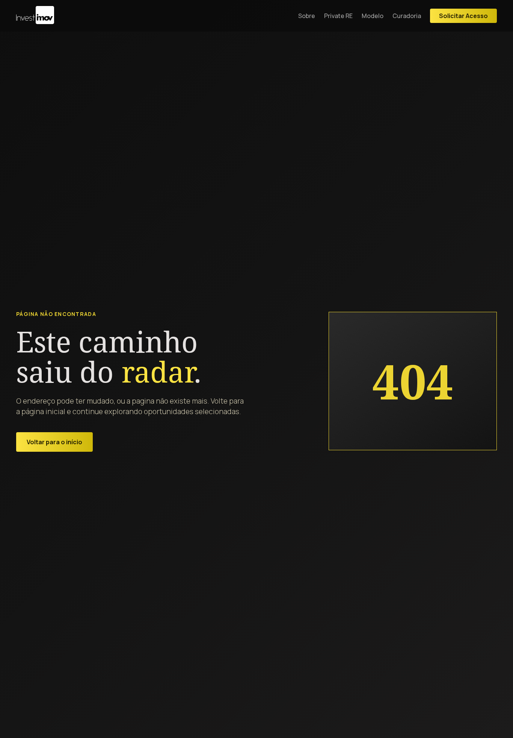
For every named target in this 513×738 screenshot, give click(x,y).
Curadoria (406, 16)
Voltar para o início (54, 442)
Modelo (372, 16)
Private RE (338, 16)
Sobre (306, 16)
